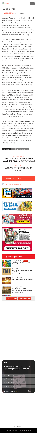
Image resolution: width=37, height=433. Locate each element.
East (13, 149)
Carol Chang (8, 13)
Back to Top (17, 426)
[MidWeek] (10, 3)
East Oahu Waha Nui (22, 149)
